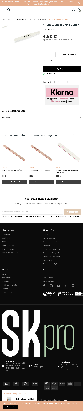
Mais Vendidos (7, 278)
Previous (75, 134)
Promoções (6, 274)
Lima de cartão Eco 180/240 (39, 170)
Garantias (46, 246)
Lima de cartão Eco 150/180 (12, 170)
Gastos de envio (49, 238)
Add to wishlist (45, 60)
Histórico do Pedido (9, 245)
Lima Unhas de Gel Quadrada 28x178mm (67, 171)
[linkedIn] (73, 286)
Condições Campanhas (52, 253)
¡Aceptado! (11, 407)
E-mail (67, 82)
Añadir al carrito (68, 55)
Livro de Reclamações (10, 253)
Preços (45, 234)
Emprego (5, 242)
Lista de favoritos (8, 249)
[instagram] (51, 286)
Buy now (63, 69)
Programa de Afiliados (51, 249)
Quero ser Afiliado (8, 292)
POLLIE (4, 167)
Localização (6, 238)
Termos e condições (51, 264)
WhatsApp (63, 82)
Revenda (5, 289)
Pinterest (59, 82)
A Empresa (6, 234)
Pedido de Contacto (9, 285)
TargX (65, 400)
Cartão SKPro (48, 260)
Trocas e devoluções (51, 242)
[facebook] (44, 286)
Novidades (5, 281)
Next (79, 134)
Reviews (6, 117)
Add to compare (51, 60)
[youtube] (58, 286)
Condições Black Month (52, 257)
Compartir (54, 82)
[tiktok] (66, 286)
